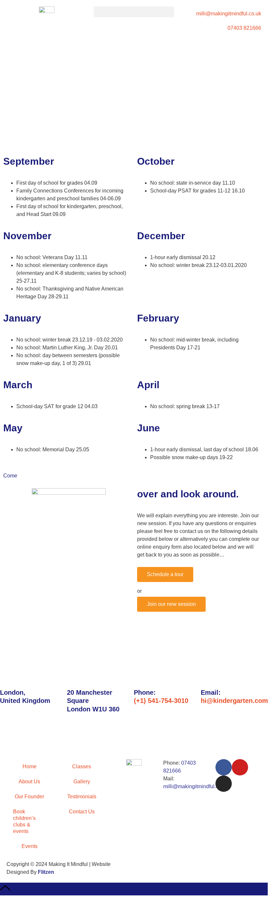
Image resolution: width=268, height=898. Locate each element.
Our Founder (29, 796)
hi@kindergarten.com (234, 700)
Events (30, 846)
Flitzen (46, 872)
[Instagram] (223, 783)
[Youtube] (240, 767)
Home (30, 766)
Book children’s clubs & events (24, 821)
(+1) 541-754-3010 (161, 700)
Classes (81, 766)
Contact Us (82, 811)
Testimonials (81, 796)
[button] (134, 12)
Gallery (81, 781)
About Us (29, 781)
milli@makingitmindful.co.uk (195, 786)
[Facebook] (223, 767)
